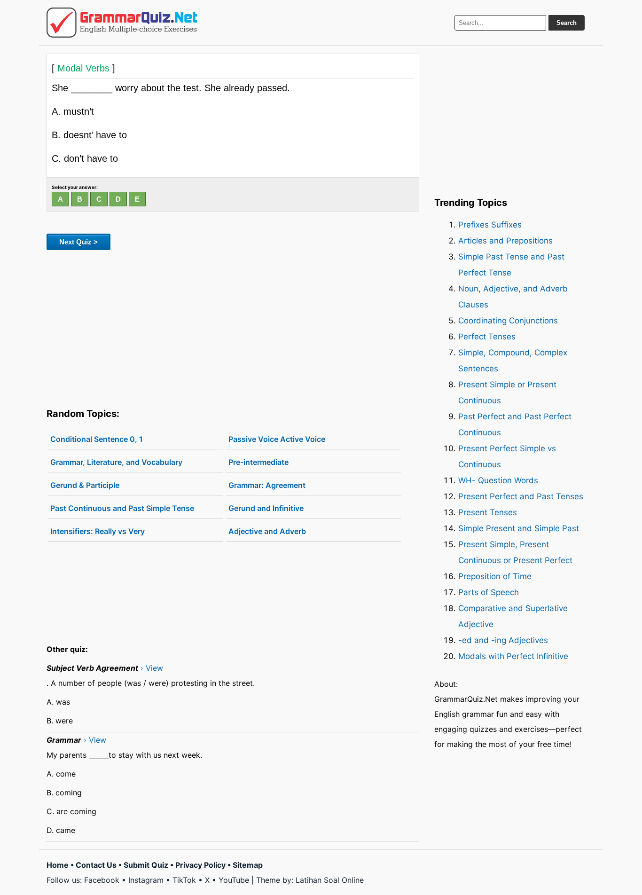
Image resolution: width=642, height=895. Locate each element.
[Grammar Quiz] (122, 23)
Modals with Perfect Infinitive (513, 656)
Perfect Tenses (487, 336)
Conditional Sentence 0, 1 (96, 439)
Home (58, 865)
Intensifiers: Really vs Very (97, 531)
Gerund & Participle (84, 485)
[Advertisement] (232, 327)
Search (566, 22)
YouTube (234, 880)
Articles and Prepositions (505, 240)
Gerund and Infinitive (266, 508)
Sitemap (248, 865)
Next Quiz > (78, 242)
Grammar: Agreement (266, 485)
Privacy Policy (200, 865)
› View (152, 668)
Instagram (146, 880)
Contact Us (96, 865)
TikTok (184, 880)
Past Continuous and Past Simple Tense (122, 508)
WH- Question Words (498, 480)
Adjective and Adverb (267, 531)
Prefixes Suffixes (490, 224)
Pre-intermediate (258, 462)
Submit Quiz (146, 865)
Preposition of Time (495, 576)
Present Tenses (487, 512)
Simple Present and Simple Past (518, 528)
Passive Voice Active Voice (276, 439)
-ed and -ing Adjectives (503, 640)
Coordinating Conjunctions (508, 320)
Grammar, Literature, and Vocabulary (116, 462)
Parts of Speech (488, 592)
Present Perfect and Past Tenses (520, 496)
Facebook (101, 880)
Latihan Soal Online (330, 880)
